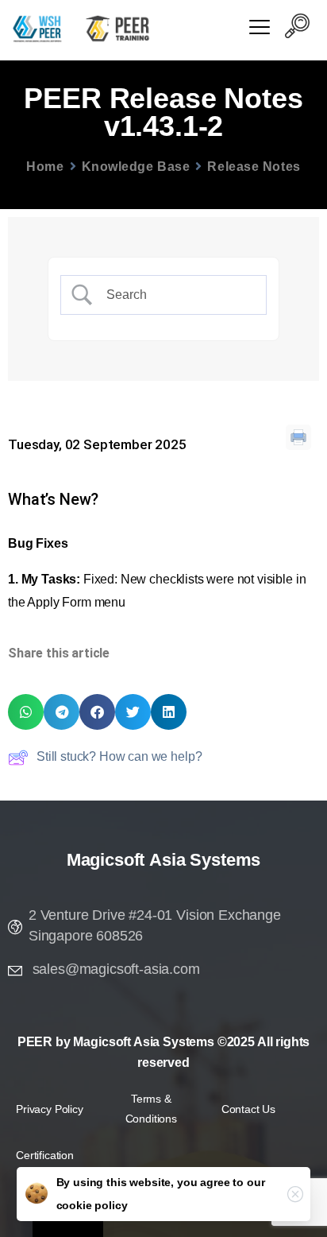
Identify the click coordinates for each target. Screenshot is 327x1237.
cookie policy (92, 1205)
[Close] (295, 1194)
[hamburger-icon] (259, 29)
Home (44, 166)
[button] (297, 29)
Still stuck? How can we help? (119, 756)
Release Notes (253, 166)
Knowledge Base (136, 166)
